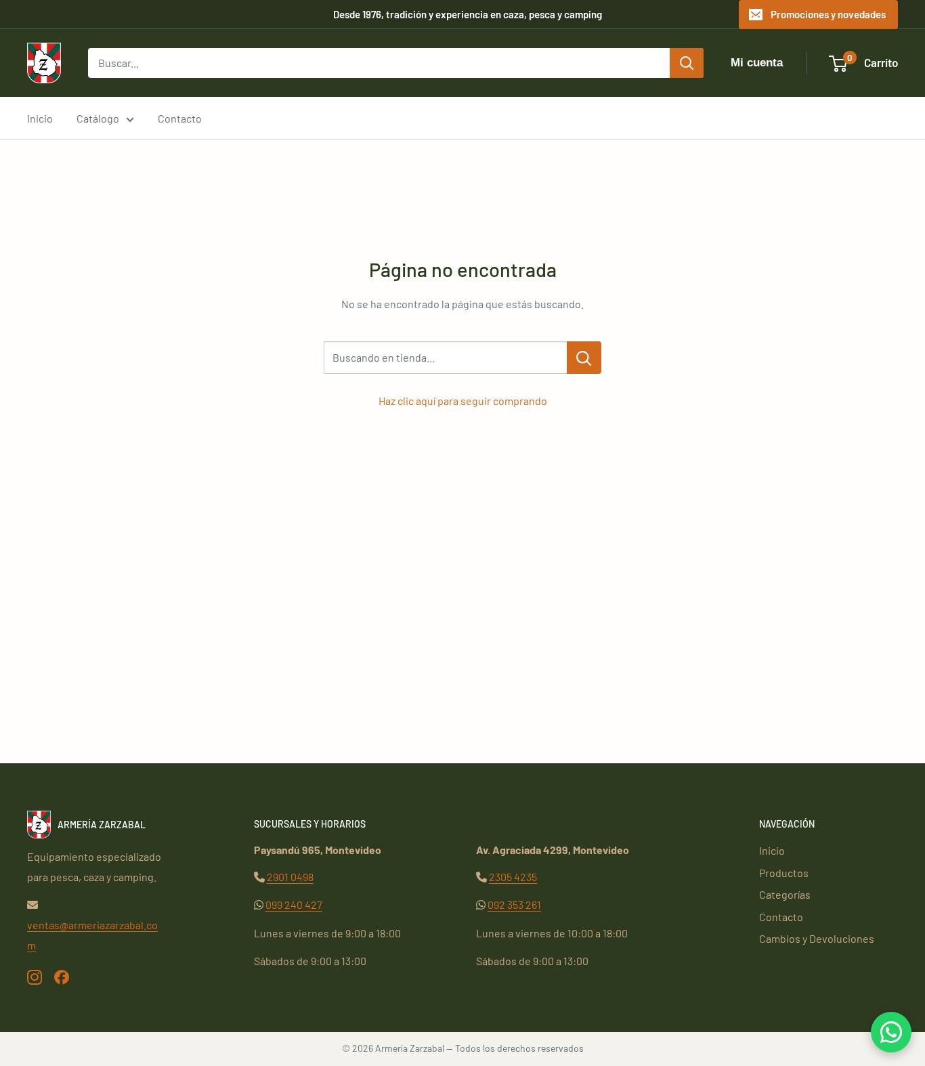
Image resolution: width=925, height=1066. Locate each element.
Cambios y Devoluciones (816, 938)
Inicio (40, 118)
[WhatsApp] (891, 1032)
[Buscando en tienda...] (584, 357)
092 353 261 (514, 904)
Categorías (785, 894)
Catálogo (98, 118)
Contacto (180, 118)
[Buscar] (687, 63)
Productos (784, 872)
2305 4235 (513, 876)
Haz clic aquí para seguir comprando (463, 400)
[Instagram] (34, 977)
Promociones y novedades (828, 14)
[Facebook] (61, 977)
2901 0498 (290, 876)
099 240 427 (293, 904)
